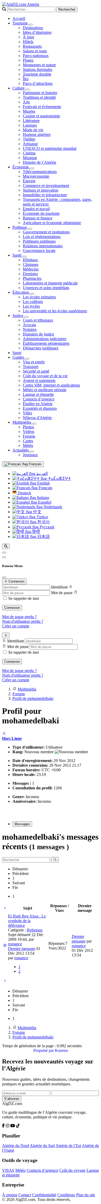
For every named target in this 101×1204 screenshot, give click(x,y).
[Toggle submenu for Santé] (25, 256)
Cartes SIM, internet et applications (51, 385)
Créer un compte (15, 626)
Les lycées (31, 306)
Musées (29, 111)
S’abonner (11, 1099)
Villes (27, 413)
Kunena (61, 1050)
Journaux (30, 455)
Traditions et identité (39, 97)
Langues (30, 125)
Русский (46, 527)
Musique (30, 157)
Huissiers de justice (38, 334)
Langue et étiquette (38, 394)
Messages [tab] (22, 824)
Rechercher (66, 9)
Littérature (31, 120)
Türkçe (41, 517)
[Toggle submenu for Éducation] (32, 293)
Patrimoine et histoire (40, 93)
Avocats (29, 325)
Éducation (21, 292)
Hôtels (28, 41)
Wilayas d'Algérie (37, 417)
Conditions (66, 1195)
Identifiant (59, 587)
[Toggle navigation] (4, 557)
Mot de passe (62, 593)
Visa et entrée (34, 362)
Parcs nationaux (36, 55)
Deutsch (24, 493)
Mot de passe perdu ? (19, 617)
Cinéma (29, 153)
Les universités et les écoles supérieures (55, 311)
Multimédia (22, 422)
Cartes (28, 441)
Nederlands (52, 507)
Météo (28, 445)
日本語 (43, 536)
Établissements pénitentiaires (46, 343)
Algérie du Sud (42, 1145)
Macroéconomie (36, 176)
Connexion (12, 608)
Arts (26, 102)
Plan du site (85, 1195)
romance (15, 944)
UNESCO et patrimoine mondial (49, 148)
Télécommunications (40, 171)
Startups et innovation (40, 190)
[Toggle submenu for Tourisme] (31, 24)
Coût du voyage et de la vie (45, 376)
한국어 (43, 522)
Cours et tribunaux (38, 320)
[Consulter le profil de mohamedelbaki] (4, 734)
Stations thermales (37, 69)
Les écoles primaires (39, 297)
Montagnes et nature (39, 65)
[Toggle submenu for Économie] (32, 168)
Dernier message (21, 948)
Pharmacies (32, 278)
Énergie (29, 181)
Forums (29, 436)
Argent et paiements (39, 380)
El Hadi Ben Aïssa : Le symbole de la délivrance (27, 921)
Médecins (31, 269)
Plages (28, 60)
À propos (9, 1195)
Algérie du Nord (15, 1145)
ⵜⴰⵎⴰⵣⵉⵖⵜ (59, 478)
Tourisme (20, 23)
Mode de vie (33, 130)
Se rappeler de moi (23, 598)
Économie (21, 167)
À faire (28, 37)
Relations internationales (43, 246)
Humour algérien (37, 134)
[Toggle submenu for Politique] (30, 229)
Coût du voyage (72, 1170)
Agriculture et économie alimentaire (52, 222)
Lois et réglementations (42, 236)
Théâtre (29, 139)
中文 (36, 512)
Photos (28, 427)
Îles (25, 79)
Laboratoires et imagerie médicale (50, 283)
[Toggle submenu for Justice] (26, 317)
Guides (18, 357)
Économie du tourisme (41, 213)
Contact (24, 1195)
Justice (18, 315)
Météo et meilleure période (44, 390)
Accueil (18, 18)
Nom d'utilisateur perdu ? (22, 621)
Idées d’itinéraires (37, 32)
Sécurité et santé (36, 371)
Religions (34, 930)
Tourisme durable (37, 74)
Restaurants (32, 46)
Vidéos (28, 431)
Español (44, 502)
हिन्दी (35, 531)
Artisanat (30, 144)
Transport (30, 366)
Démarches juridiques (40, 348)
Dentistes (30, 274)
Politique (20, 227)
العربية (41, 473)
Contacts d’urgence (38, 399)
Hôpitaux (30, 260)
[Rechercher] (6, 546)
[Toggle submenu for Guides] (27, 358)
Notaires (30, 329)
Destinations (33, 28)
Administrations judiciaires (44, 339)
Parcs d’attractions (38, 83)
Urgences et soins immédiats (46, 287)
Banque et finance (37, 218)
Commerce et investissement (46, 185)
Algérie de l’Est (68, 1145)
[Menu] (4, 552)
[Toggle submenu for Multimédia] (34, 423)
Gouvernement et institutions (46, 232)
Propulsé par (44, 1050)
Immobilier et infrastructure (45, 195)
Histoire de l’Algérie (39, 162)
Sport (16, 352)
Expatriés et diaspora (40, 408)
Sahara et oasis (35, 51)
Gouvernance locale (39, 250)
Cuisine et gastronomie (41, 116)
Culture (19, 88)
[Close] (4, 577)
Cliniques (30, 264)
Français (35, 464)
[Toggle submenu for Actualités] (32, 451)
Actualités (21, 450)
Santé (17, 255)
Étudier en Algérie (38, 404)
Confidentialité (44, 1195)
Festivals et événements (42, 106)
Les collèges (33, 301)
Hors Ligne (12, 738)
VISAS (8, 1170)
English (43, 483)
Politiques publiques (39, 241)
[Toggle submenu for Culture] (28, 89)
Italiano (42, 497)
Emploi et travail (36, 209)
